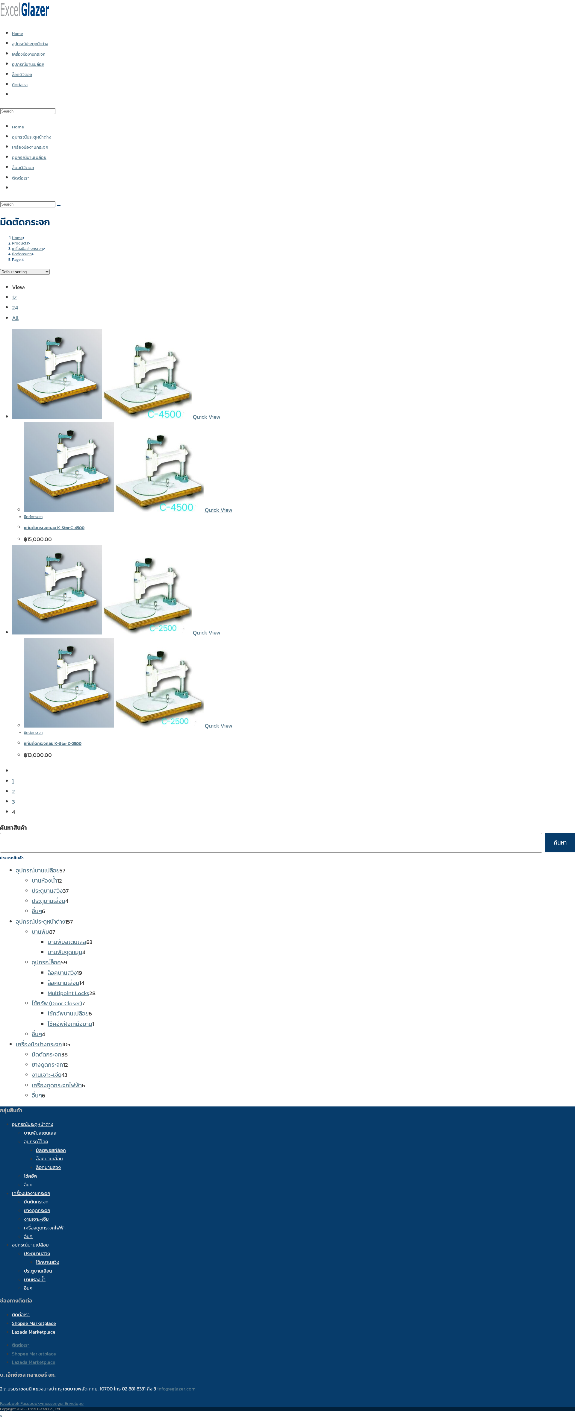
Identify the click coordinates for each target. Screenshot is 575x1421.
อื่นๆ (28, 1184)
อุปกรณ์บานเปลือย (29, 157)
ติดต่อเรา (21, 177)
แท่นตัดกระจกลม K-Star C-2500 (52, 743)
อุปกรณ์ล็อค (36, 1141)
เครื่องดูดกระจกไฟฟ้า (45, 1227)
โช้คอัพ (30, 1175)
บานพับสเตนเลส (40, 1132)
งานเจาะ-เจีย (36, 1219)
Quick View (206, 416)
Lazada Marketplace (33, 1331)
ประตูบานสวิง (37, 1253)
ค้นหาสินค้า (13, 827)
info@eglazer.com (176, 1388)
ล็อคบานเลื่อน (49, 1158)
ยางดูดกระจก (37, 1210)
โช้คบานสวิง (47, 1262)
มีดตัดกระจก (33, 517)
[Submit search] (59, 205)
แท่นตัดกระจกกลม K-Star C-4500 (54, 528)
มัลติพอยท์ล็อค (51, 1150)
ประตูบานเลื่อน (38, 1270)
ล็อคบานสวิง (48, 1167)
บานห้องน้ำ (35, 1279)
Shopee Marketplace (34, 1323)
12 (14, 297)
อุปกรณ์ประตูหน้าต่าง (31, 136)
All (15, 318)
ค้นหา (560, 842)
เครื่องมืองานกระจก (30, 147)
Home (18, 126)
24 (15, 307)
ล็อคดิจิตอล (23, 167)
